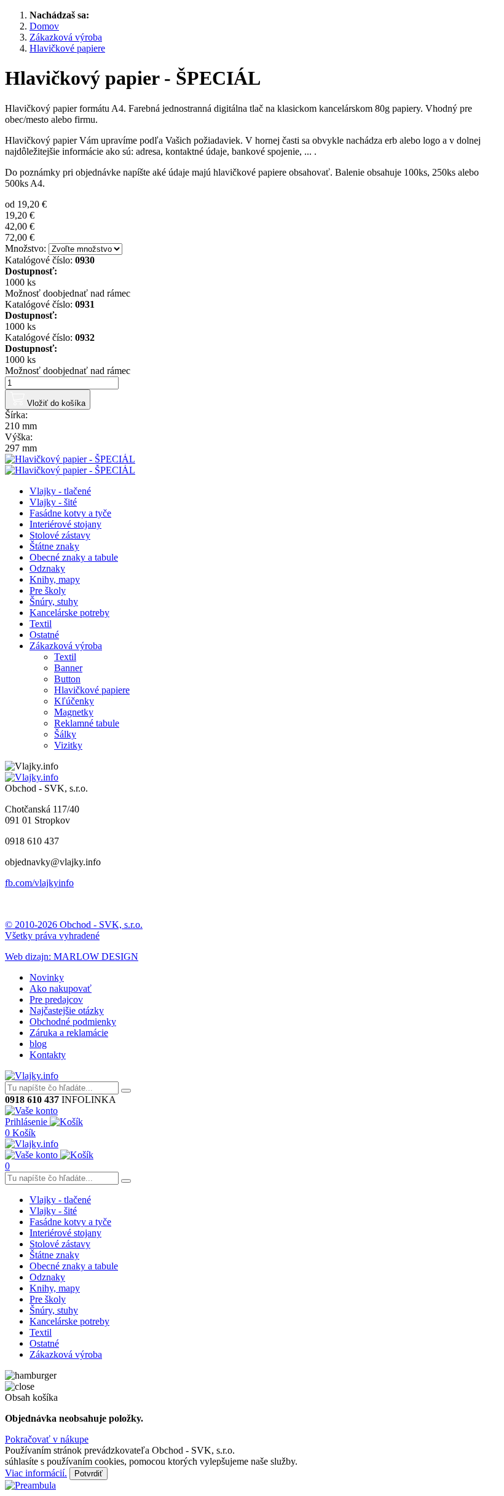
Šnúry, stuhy (54, 601)
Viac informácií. (36, 1473)
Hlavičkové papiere (92, 690)
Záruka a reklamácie (69, 1032)
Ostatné (44, 634)
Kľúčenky (74, 701)
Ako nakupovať (61, 988)
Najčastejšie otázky (67, 1010)
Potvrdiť (88, 1473)
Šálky (65, 734)
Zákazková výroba (66, 646)
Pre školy (48, 590)
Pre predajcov (56, 999)
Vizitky (68, 745)
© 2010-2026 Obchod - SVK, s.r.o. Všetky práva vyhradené (74, 930)
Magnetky (73, 712)
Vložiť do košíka (55, 403)
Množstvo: (25, 248)
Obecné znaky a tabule (74, 557)
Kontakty (48, 1055)
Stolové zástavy (60, 535)
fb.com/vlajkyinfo (39, 883)
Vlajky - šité (53, 502)
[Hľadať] (126, 1091)
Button (67, 679)
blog (38, 1043)
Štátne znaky (54, 546)
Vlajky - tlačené (60, 491)
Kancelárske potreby (69, 612)
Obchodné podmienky (73, 1021)
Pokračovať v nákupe (47, 1439)
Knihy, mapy (55, 579)
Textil (41, 623)
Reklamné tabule (86, 723)
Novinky (47, 977)
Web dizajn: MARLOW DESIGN (71, 956)
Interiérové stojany (65, 524)
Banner (68, 668)
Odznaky (47, 568)
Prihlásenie (27, 1121)
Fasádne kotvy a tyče (70, 513)
